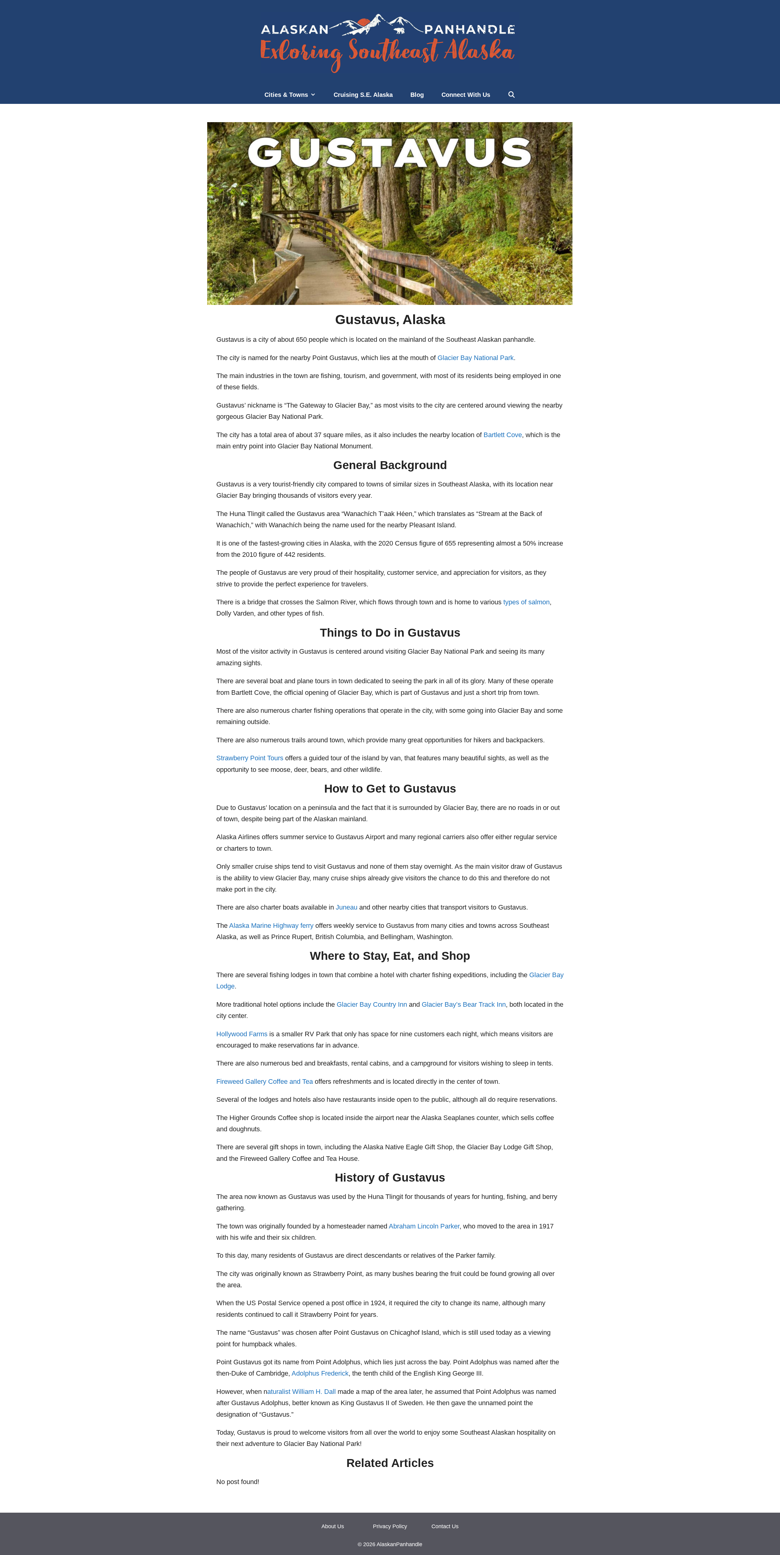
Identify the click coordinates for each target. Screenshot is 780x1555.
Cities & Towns (286, 94)
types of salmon (526, 602)
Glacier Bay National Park (476, 358)
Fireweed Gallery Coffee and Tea (264, 1081)
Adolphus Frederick (320, 1373)
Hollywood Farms (242, 1034)
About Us (332, 1526)
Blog (417, 94)
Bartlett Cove (503, 435)
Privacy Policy (390, 1526)
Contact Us (445, 1526)
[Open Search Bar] (512, 95)
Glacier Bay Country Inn (372, 1004)
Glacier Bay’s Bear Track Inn (464, 1004)
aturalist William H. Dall (301, 1391)
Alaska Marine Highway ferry (271, 925)
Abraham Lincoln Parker (424, 1226)
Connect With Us (465, 94)
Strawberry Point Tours (249, 758)
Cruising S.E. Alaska (363, 94)
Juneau (346, 907)
